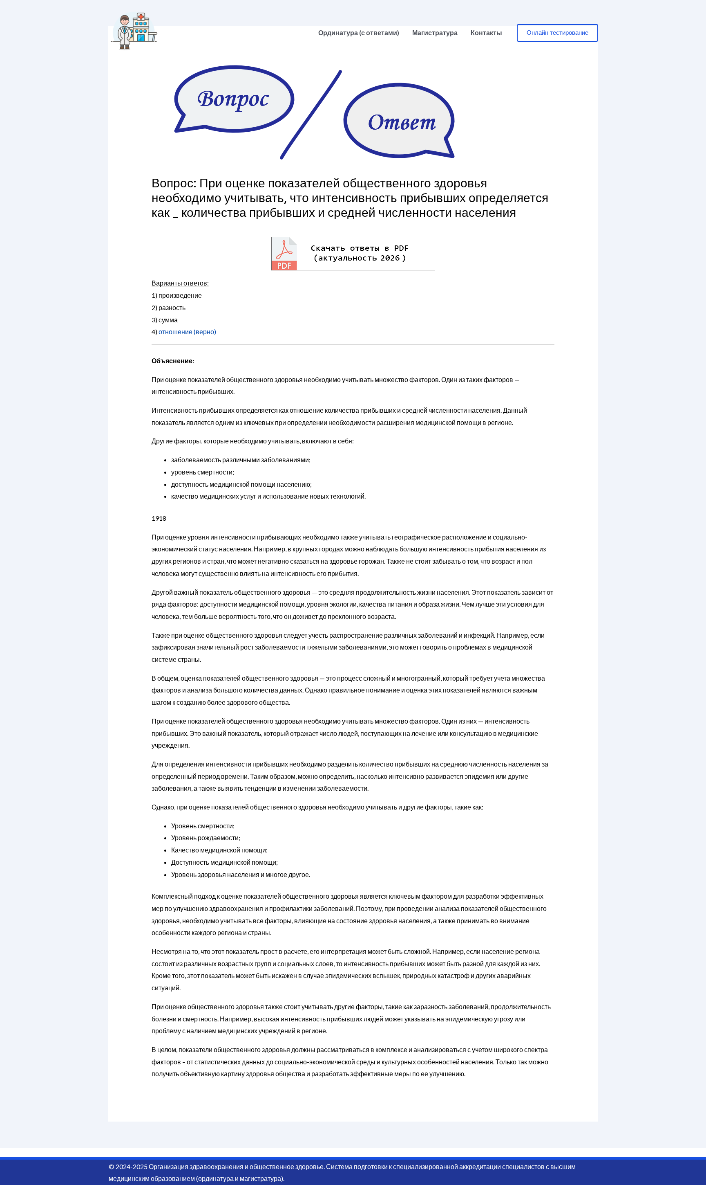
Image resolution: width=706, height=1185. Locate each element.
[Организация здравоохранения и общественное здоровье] (134, 32)
